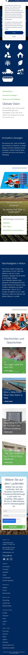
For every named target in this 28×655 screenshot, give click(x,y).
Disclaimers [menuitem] (5, 642)
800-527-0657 (6, 547)
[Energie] (20, 71)
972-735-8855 (6, 549)
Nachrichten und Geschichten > (13, 230)
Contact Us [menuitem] (5, 634)
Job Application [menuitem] (6, 577)
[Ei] (20, 46)
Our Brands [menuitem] (5, 569)
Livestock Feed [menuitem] (6, 603)
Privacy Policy (12, 653)
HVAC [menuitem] (4, 624)
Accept (14, 32)
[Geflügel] (7, 46)
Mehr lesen (8, 370)
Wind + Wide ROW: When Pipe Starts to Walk (13, 395)
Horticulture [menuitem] (5, 615)
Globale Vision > (8, 91)
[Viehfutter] (7, 54)
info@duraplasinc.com (8, 552)
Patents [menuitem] (4, 636)
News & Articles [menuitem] (6, 593)
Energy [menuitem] (4, 618)
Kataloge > (6, 223)
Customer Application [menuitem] (8, 580)
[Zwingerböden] (20, 54)
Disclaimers (22, 652)
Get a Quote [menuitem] (11, 0)
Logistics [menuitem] (5, 621)
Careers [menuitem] (4, 575)
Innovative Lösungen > (10, 95)
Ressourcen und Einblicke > (12, 99)
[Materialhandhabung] (7, 79)
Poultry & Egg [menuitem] (6, 600)
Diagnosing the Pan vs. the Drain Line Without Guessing (13, 425)
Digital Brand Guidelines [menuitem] (9, 647)
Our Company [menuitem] (6, 566)
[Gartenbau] (20, 63)
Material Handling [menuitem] (7, 605)
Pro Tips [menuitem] (5, 590)
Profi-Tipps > (7, 226)
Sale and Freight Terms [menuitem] (8, 645)
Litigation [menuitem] (5, 639)
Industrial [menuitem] (5, 613)
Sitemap (17, 653)
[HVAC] (7, 63)
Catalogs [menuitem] (5, 587)
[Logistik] (7, 71)
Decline (14, 36)
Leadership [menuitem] (5, 572)
